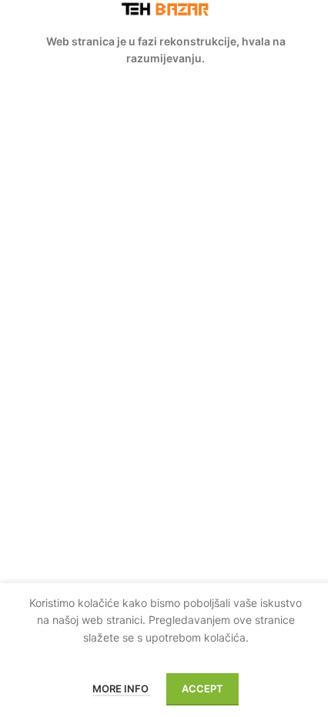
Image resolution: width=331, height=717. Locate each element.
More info (121, 688)
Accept (202, 688)
